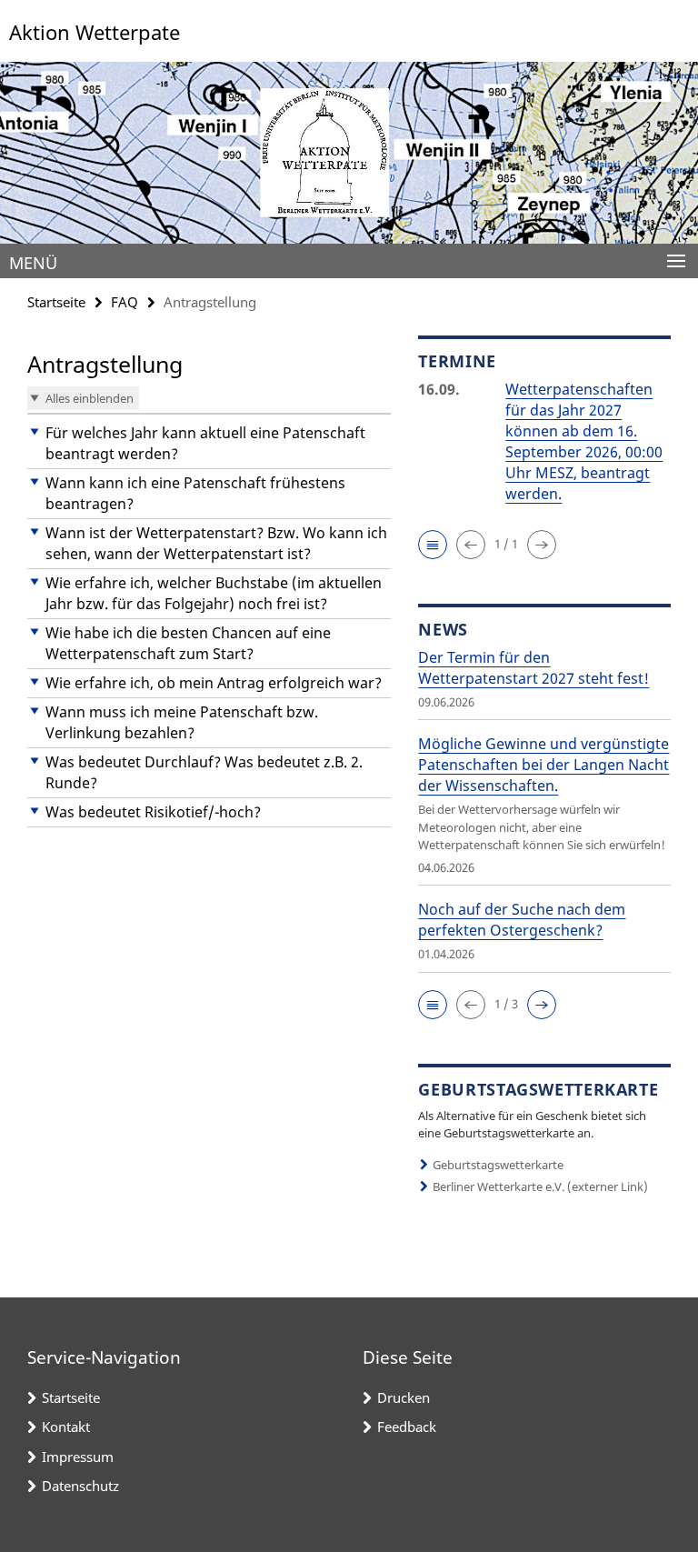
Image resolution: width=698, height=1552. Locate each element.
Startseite (56, 302)
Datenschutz (80, 1486)
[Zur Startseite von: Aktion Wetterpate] (349, 153)
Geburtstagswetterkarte (498, 1164)
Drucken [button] (403, 1397)
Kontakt (66, 1426)
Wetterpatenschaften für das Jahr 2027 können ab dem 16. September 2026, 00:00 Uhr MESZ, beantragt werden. (584, 441)
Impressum (78, 1456)
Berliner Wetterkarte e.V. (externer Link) (540, 1186)
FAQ (124, 302)
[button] (209, 444)
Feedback (406, 1426)
